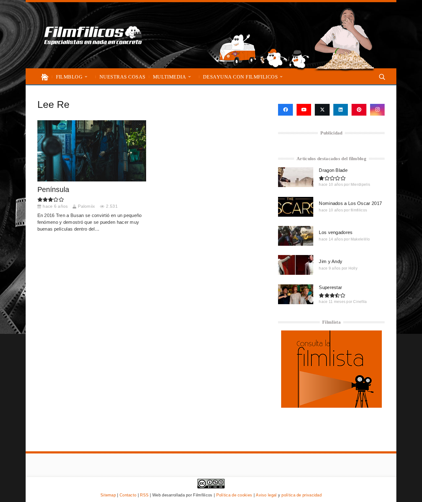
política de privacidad (301, 495)
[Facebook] (285, 110)
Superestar (330, 287)
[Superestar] (295, 294)
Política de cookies (234, 495)
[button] (86, 77)
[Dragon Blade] (295, 177)
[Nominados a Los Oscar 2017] (295, 207)
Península (53, 190)
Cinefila (360, 302)
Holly (353, 268)
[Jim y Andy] (295, 265)
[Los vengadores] (295, 236)
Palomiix (86, 206)
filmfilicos (359, 210)
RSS (144, 495)
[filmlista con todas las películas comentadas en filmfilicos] (331, 406)
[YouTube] (304, 110)
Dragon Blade (333, 170)
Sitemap (108, 495)
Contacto (128, 495)
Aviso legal (266, 495)
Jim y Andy (330, 261)
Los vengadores (335, 232)
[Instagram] (377, 110)
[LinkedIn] (340, 110)
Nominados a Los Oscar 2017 (350, 203)
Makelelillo (360, 239)
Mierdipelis (360, 184)
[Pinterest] (359, 110)
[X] (322, 110)
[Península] (91, 150)
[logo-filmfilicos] (93, 35)
